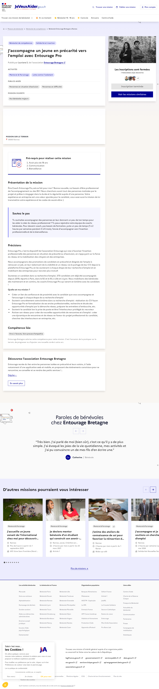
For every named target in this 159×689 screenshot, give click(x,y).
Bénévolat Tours (45, 609)
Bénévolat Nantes (66, 623)
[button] (5, 685)
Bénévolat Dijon (65, 614)
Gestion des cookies (27, 680)
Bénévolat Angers (66, 618)
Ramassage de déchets (27, 605)
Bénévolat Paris (45, 592)
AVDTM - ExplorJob (88, 601)
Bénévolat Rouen (46, 596)
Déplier (11, 375)
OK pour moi (46, 676)
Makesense (85, 596)
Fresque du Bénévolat (131, 603)
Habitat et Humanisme (89, 618)
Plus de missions (78, 568)
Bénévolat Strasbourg (47, 614)
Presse (125, 623)
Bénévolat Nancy (46, 623)
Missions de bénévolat (15, 29)
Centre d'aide (128, 592)
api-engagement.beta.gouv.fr (116, 662)
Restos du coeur (107, 614)
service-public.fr (112, 658)
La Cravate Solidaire (108, 605)
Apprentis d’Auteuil (88, 627)
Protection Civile (87, 623)
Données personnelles (55, 676)
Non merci (11, 676)
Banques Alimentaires (89, 592)
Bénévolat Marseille (66, 609)
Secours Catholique (108, 609)
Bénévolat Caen (65, 627)
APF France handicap (89, 614)
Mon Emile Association (109, 623)
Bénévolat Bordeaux (47, 618)
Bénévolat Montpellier (67, 605)
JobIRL (103, 601)
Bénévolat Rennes (46, 601)
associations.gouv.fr (74, 667)
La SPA (83, 605)
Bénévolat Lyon (45, 605)
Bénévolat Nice (45, 627)
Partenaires (127, 619)
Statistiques (127, 635)
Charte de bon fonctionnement (99, 676)
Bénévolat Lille (65, 592)
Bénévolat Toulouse (67, 596)
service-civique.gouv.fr (89, 662)
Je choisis (28, 676)
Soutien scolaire (24, 609)
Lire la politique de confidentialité (16, 668)
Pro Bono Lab (106, 627)
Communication (129, 614)
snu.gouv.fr (70, 662)
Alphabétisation (24, 601)
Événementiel (23, 635)
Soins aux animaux (25, 596)
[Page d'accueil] (30, 7)
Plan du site (118, 676)
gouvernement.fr (93, 658)
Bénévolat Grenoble (67, 601)
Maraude (22, 592)
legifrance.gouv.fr (73, 658)
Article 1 (104, 596)
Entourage (105, 618)
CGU (83, 676)
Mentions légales (72, 676)
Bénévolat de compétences (36, 29)
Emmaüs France (87, 609)
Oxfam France (106, 592)
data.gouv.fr (129, 658)
